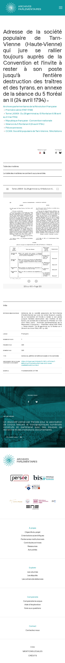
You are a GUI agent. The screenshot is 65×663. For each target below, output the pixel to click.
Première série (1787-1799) (19, 110)
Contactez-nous (32, 630)
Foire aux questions (32, 608)
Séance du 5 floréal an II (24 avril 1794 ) (25, 124)
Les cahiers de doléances (32, 579)
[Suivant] (36, 281)
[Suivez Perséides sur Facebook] (28, 402)
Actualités (32, 550)
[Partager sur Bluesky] (60, 153)
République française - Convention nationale (29, 120)
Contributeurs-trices (32, 542)
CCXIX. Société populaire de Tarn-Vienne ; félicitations (34, 131)
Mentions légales (32, 651)
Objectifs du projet (32, 532)
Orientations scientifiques (32, 535)
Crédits (32, 655)
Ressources (32, 546)
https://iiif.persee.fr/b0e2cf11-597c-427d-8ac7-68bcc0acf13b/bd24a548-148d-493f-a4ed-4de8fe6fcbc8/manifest (38, 363)
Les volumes (32, 572)
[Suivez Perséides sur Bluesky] (36, 402)
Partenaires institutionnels (32, 539)
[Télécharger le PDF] (40, 153)
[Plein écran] (57, 189)
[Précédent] (29, 281)
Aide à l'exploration (32, 604)
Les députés (32, 575)
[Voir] (48, 100)
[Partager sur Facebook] (56, 153)
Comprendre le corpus (32, 601)
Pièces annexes (14, 127)
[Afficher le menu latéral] (7, 189)
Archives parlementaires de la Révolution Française (30, 106)
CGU (32, 647)
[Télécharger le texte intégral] (44, 153)
